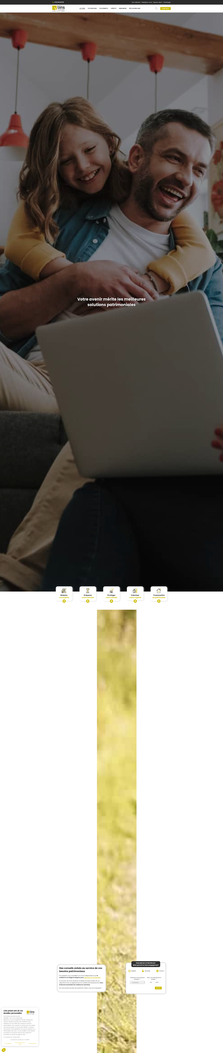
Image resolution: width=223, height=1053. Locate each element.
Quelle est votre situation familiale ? (137, 978)
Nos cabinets (136, 2)
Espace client (157, 2)
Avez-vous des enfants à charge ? (154, 978)
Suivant (158, 988)
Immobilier (122, 8)
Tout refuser (7, 1043)
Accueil (82, 8)
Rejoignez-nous (147, 2)
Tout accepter (32, 1043)
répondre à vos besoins (92, 977)
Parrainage (167, 2)
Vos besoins (92, 8)
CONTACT (165, 8)
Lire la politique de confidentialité (11, 1037)
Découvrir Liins (134, 8)
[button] (4, 1050)
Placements (103, 8)
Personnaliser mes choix (20, 1043)
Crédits (113, 8)
